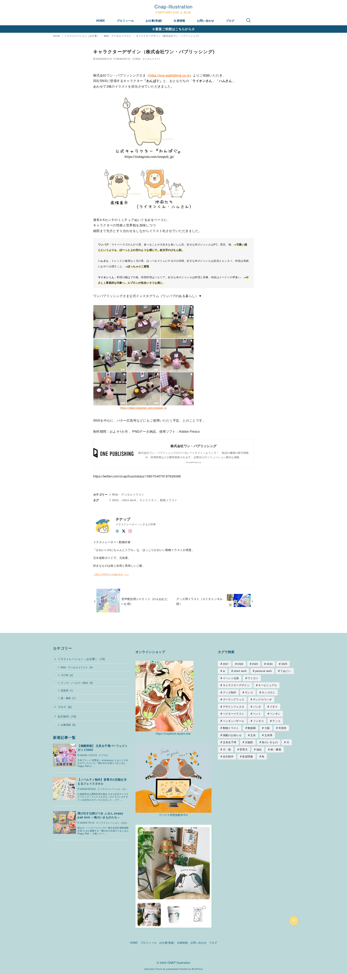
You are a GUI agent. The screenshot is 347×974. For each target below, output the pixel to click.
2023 (255, 664)
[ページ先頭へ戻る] (293, 920)
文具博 (268, 735)
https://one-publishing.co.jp (169, 75)
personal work (263, 671)
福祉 (259, 749)
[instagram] (130, 531)
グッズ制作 (229, 692)
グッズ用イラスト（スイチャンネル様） (199, 601)
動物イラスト (168, 500)
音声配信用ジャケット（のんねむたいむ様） (144, 601)
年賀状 (283, 728)
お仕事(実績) (154, 20)
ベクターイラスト (233, 713)
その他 (64, 675)
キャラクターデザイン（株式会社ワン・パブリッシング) (167, 35)
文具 (253, 735)
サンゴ (249, 692)
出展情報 (179, 20)
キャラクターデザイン (236, 685)
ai (224, 671)
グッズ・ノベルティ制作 (74, 682)
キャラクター (148, 500)
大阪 (267, 728)
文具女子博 (229, 742)
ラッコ (276, 721)
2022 (115, 500)
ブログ (230, 20)
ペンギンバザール (233, 721)
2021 (226, 664)
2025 (284, 664)
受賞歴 (64, 690)
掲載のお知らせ (232, 735)
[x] (123, 531)
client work (129, 500)
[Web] (117, 531)
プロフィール (125, 20)
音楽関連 (247, 756)
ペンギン (275, 713)
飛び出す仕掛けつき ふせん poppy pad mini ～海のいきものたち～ (100, 815)
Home (57, 35)
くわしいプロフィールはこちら (108, 574)
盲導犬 (244, 749)
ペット (257, 713)
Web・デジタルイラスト (118, 35)
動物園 (252, 728)
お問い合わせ (205, 20)
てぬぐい (285, 671)
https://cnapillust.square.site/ (173, 733)
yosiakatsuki (172, 968)
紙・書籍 (66, 698)
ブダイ (274, 706)
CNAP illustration (179, 962)
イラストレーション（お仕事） (82, 35)
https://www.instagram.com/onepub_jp (143, 408)
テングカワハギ (262, 699)
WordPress (197, 968)
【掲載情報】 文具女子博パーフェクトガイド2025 (103, 748)
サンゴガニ (268, 692)
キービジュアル (267, 685)
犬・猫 (227, 749)
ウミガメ (253, 678)
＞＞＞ (126, 574)
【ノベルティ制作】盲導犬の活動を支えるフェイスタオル (102, 781)
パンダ (257, 706)
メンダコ (258, 721)
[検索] (248, 20)
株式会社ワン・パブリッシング (193, 446)
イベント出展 (231, 678)
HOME (100, 20)
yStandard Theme (153, 968)
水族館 (249, 742)
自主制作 (63, 716)
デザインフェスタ (233, 706)
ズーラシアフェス (233, 699)
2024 (269, 664)
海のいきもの (270, 742)
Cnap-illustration (173, 6)
